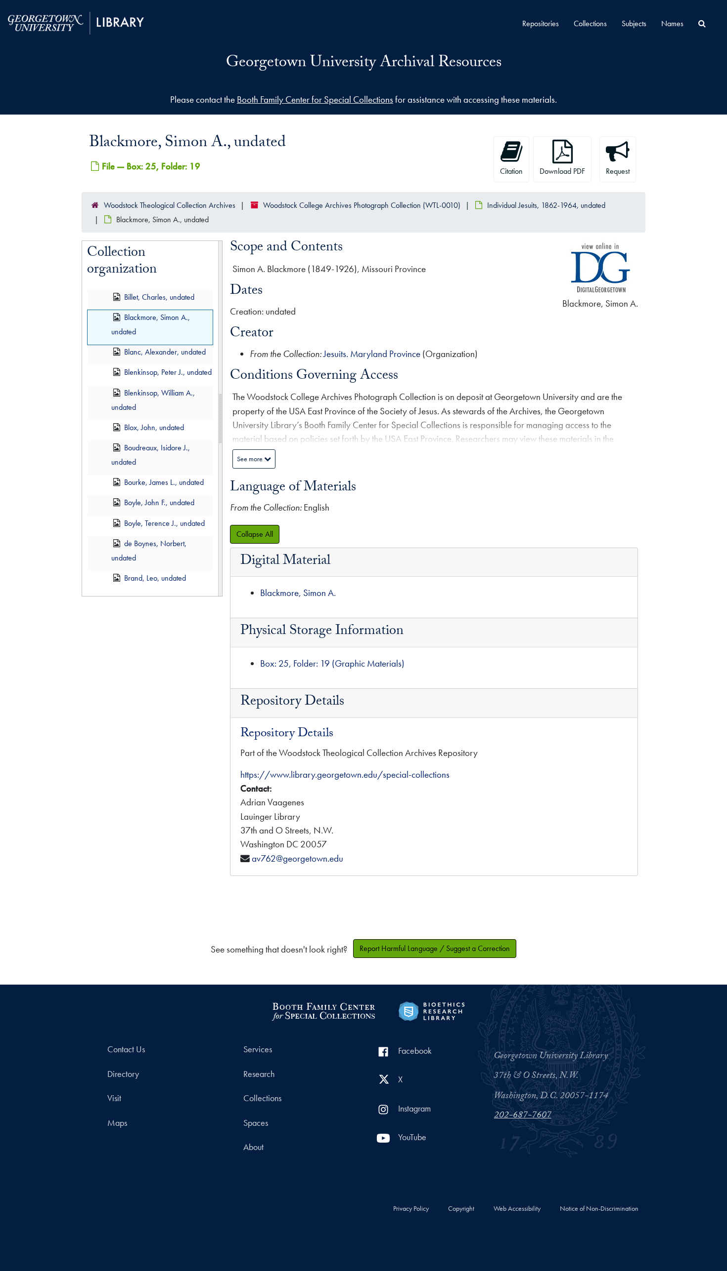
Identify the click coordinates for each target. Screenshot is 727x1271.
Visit (114, 1098)
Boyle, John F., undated (159, 503)
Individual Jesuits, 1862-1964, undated (546, 205)
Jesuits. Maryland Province (371, 354)
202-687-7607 (522, 1116)
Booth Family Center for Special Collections (315, 99)
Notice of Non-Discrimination (599, 1209)
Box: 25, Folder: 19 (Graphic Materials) (332, 663)
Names (672, 23)
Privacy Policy (411, 1209)
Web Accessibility (517, 1209)
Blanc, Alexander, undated (165, 352)
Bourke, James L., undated (164, 482)
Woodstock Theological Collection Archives (169, 205)
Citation (511, 171)
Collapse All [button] (254, 534)
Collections (590, 23)
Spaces (255, 1122)
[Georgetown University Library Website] (76, 22)
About (253, 1147)
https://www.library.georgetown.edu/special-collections (345, 774)
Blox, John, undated (154, 427)
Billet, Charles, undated (159, 297)
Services (257, 1049)
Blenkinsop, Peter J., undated (168, 372)
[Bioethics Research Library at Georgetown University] (431, 1010)
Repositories (540, 23)
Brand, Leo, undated (155, 578)
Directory (123, 1074)
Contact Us (126, 1049)
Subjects (634, 23)
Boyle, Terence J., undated (164, 523)
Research (258, 1074)
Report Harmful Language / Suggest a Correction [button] (435, 948)
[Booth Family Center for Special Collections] (323, 1010)
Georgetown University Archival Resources (363, 63)
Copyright (461, 1209)
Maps (117, 1122)
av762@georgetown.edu (297, 858)
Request (618, 171)
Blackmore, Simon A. (298, 593)
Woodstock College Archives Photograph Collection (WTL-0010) (361, 205)
